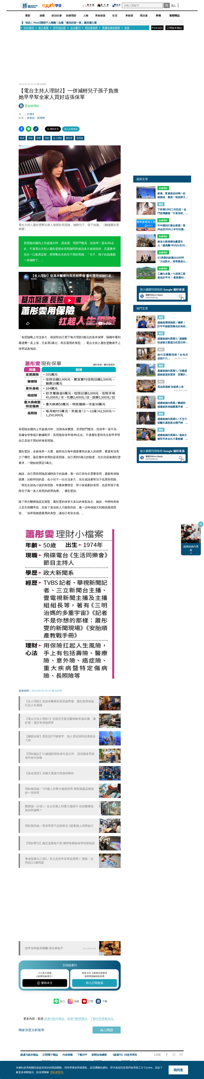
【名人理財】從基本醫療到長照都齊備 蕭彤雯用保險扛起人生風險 (59, 703)
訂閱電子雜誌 (50, 1054)
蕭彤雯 (69, 138)
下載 (104, 1001)
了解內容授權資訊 (101, 1018)
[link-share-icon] (36, 129)
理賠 (47, 138)
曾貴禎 (31, 118)
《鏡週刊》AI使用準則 (124, 1054)
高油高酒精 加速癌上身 (170, 387)
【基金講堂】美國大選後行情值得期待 (49, 773)
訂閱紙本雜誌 (174, 28)
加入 (62, 1001)
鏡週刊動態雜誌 (77, 1018)
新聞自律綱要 (99, 1054)
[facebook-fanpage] (166, 1054)
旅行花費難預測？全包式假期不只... (172, 356)
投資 (22, 138)
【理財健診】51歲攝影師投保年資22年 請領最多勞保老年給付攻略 (60, 755)
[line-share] (28, 129)
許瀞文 (31, 114)
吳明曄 (41, 118)
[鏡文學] (103, 5)
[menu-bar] (178, 5)
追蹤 (76, 1001)
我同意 (178, 1070)
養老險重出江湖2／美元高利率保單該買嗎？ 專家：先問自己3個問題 (59, 860)
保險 (30, 138)
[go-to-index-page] (29, 5)
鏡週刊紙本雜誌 (54, 1018)
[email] (181, 1054)
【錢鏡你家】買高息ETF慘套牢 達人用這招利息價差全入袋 (60, 738)
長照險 (79, 138)
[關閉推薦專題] (200, 524)
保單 (38, 138)
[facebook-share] (21, 129)
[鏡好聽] (88, 5)
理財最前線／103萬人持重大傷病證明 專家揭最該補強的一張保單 (59, 790)
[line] (157, 1054)
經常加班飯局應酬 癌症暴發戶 (44, 948)
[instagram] (173, 1054)
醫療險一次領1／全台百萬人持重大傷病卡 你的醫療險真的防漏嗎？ (59, 808)
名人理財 (57, 138)
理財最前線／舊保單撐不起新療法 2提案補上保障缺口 (59, 826)
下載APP (82, 1054)
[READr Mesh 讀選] (116, 5)
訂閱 (90, 1001)
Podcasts (157, 28)
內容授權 (67, 1054)
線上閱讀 (106, 1030)
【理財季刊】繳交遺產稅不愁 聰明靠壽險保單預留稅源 (60, 843)
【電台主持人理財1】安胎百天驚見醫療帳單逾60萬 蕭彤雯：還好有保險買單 (60, 720)
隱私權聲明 (56, 1072)
